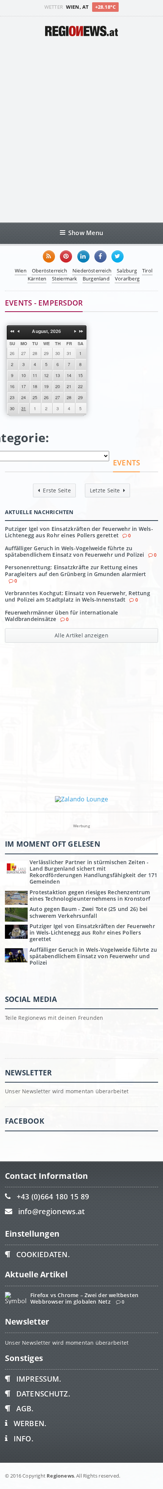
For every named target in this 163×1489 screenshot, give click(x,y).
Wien (21, 270)
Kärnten (37, 278)
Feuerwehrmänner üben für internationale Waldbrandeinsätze (61, 616)
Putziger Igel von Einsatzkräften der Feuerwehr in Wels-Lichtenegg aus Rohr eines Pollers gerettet (79, 532)
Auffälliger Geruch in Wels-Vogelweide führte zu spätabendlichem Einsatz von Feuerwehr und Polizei (74, 551)
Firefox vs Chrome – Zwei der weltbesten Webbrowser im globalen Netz (84, 1298)
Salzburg (127, 270)
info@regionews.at (51, 1211)
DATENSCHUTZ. (43, 1394)
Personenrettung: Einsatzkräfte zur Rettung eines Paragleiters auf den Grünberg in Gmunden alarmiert (75, 570)
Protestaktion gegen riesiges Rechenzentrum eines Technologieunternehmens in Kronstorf (90, 895)
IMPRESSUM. (38, 1379)
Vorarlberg (127, 278)
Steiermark (64, 278)
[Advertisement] (81, 129)
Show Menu (85, 232)
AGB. (25, 1408)
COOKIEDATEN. (43, 1254)
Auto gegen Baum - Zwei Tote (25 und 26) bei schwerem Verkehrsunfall (88, 912)
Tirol (147, 270)
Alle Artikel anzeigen (81, 635)
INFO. (23, 1438)
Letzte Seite (105, 490)
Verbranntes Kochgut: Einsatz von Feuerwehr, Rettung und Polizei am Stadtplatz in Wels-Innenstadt (77, 596)
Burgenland (96, 278)
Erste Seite (57, 490)
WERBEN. (30, 1423)
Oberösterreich (49, 270)
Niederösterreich (91, 270)
